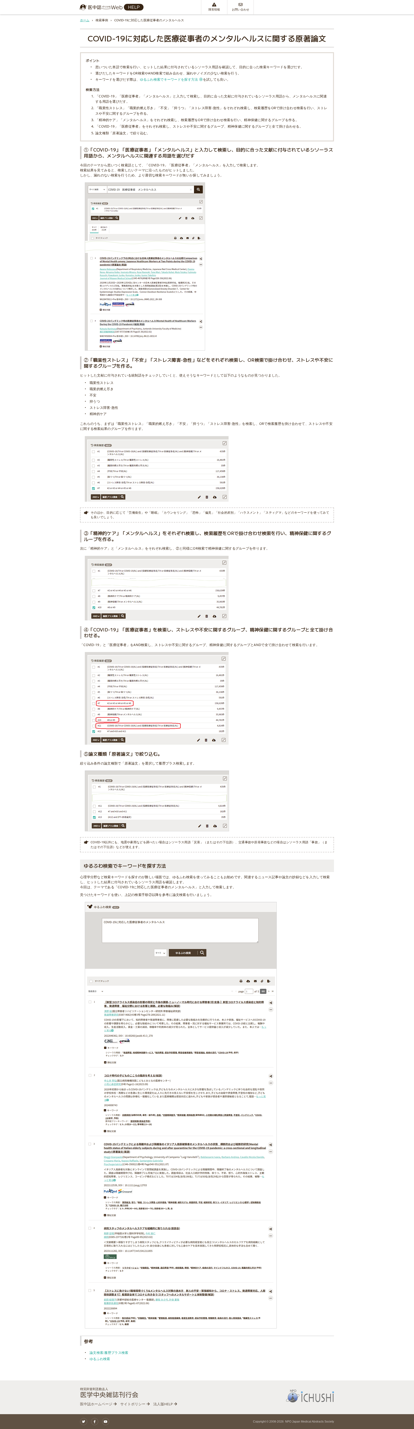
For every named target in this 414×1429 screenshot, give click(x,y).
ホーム (84, 20)
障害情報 (214, 9)
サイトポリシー (132, 1403)
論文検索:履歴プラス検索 (109, 1352)
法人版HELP (163, 1403)
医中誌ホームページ (96, 1403)
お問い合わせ (240, 9)
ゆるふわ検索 (100, 1358)
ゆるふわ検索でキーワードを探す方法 (169, 79)
